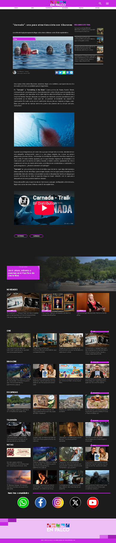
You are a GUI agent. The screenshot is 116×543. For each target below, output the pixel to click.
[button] (20, 236)
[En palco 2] (58, 6)
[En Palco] (100, 5)
